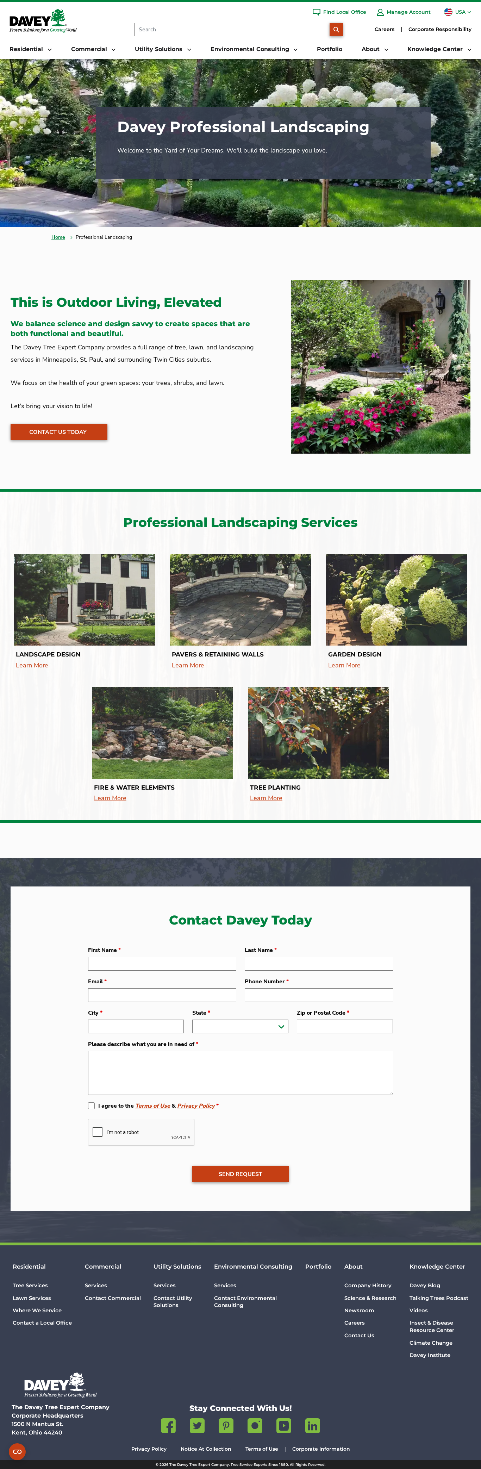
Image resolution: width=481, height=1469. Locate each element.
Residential (29, 1266)
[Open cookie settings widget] (17, 1451)
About (353, 1266)
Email (97, 981)
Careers (384, 29)
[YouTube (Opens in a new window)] (283, 1427)
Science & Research (370, 1298)
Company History (368, 1285)
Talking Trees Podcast (439, 1298)
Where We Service (37, 1310)
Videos (419, 1310)
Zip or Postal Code (323, 1013)
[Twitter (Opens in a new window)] (197, 1427)
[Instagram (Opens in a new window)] (255, 1427)
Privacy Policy (196, 1106)
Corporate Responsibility (439, 29)
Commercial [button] (90, 49)
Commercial (103, 1266)
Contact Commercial (113, 1298)
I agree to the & (158, 1106)
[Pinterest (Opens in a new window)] (226, 1427)
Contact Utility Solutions (173, 1302)
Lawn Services (32, 1298)
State (201, 1013)
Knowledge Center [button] (435, 49)
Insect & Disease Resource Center (432, 1326)
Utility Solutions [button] (159, 49)
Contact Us (359, 1335)
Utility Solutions (177, 1266)
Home (58, 237)
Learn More (32, 665)
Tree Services (30, 1285)
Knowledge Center (437, 1266)
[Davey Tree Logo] (61, 1385)
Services (96, 1285)
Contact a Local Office (42, 1323)
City (95, 1013)
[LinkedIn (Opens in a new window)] (312, 1427)
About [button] (371, 49)
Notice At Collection (206, 1449)
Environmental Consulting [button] (251, 49)
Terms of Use (152, 1106)
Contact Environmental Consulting (245, 1302)
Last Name (261, 950)
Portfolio (329, 49)
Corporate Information (321, 1449)
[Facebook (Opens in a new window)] (168, 1427)
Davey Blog (425, 1285)
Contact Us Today (58, 432)
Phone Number (267, 981)
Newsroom (359, 1310)
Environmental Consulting (253, 1266)
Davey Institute (430, 1355)
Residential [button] (27, 49)
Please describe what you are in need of (143, 1044)
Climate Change (431, 1343)
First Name (104, 950)
